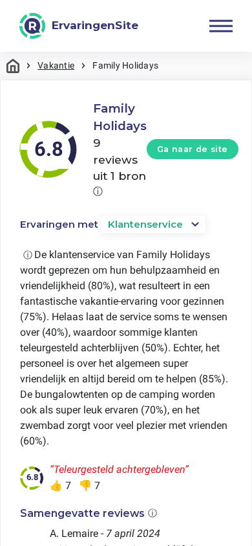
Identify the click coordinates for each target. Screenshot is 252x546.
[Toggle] (221, 26)
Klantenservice (145, 224)
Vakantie (55, 65)
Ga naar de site (192, 149)
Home (12, 65)
